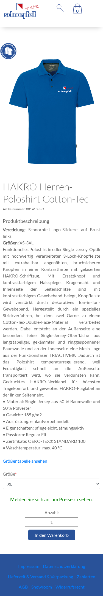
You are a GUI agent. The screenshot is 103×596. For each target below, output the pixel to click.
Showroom (41, 586)
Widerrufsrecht (70, 586)
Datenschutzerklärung (64, 566)
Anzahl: (51, 512)
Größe (9, 473)
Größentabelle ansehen (25, 460)
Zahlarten (86, 576)
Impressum (28, 566)
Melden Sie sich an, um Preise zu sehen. (51, 499)
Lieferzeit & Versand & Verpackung (40, 576)
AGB (23, 586)
